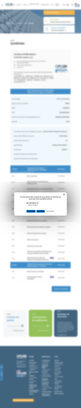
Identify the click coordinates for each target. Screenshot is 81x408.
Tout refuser (40, 211)
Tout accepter (31, 211)
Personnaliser (50, 211)
